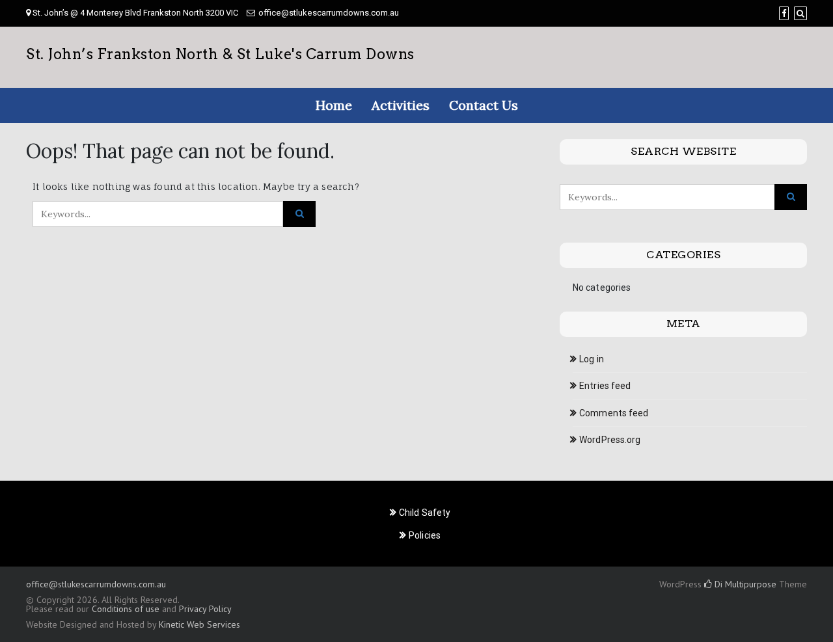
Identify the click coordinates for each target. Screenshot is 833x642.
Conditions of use (125, 609)
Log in (591, 359)
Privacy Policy (205, 609)
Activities (401, 105)
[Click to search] (299, 214)
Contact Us (483, 105)
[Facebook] (784, 13)
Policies (425, 535)
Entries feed (605, 386)
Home (334, 105)
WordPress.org (609, 440)
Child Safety (424, 512)
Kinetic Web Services (199, 624)
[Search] (800, 13)
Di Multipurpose (744, 584)
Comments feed (613, 413)
